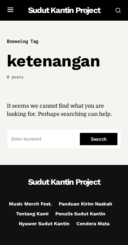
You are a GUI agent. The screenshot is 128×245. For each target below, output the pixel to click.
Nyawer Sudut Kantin (44, 223)
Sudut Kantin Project (64, 10)
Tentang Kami (32, 213)
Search (98, 139)
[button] (10, 10)
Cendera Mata (93, 223)
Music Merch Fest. (30, 203)
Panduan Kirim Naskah (85, 203)
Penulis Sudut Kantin (80, 213)
